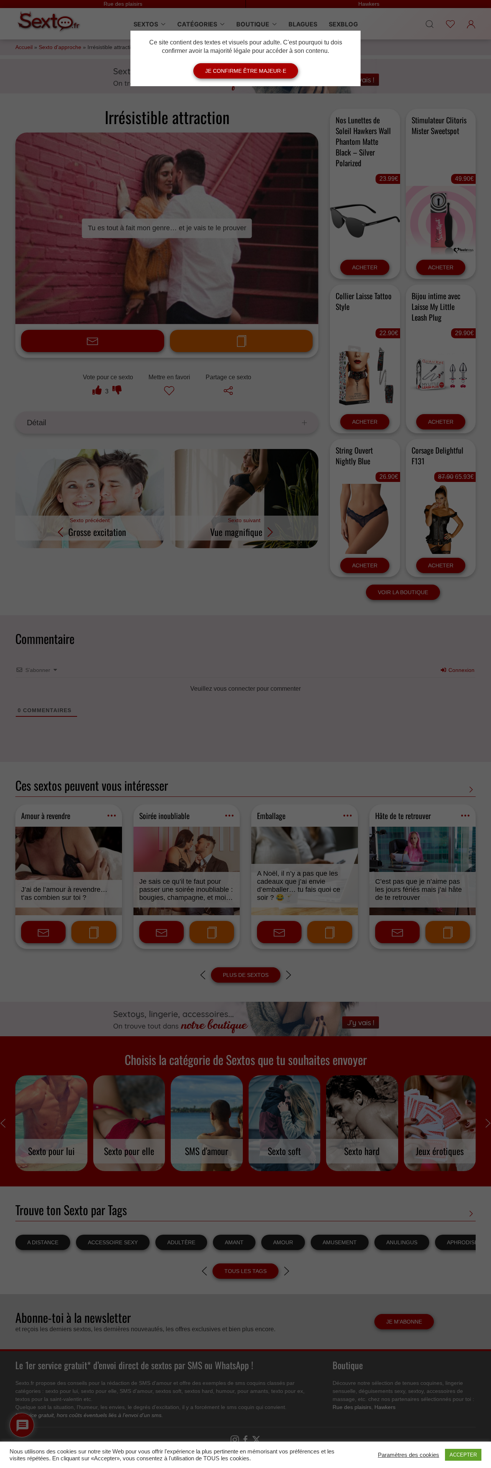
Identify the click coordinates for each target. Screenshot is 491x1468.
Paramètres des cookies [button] (408, 1455)
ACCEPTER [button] (463, 1455)
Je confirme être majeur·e (245, 71)
